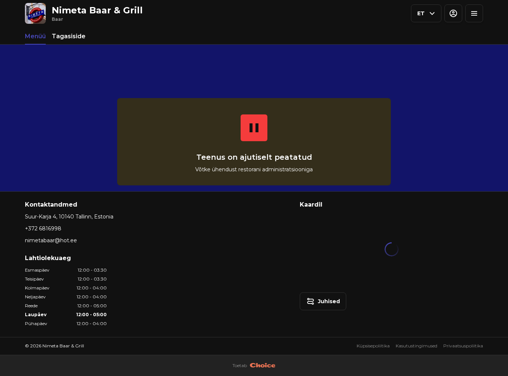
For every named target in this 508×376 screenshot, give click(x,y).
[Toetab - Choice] (263, 365)
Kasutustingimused (416, 346)
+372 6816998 (43, 228)
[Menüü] (474, 13)
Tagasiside (69, 36)
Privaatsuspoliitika (463, 346)
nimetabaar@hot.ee (51, 240)
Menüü (35, 36)
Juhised (329, 301)
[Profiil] (453, 13)
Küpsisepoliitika (373, 346)
